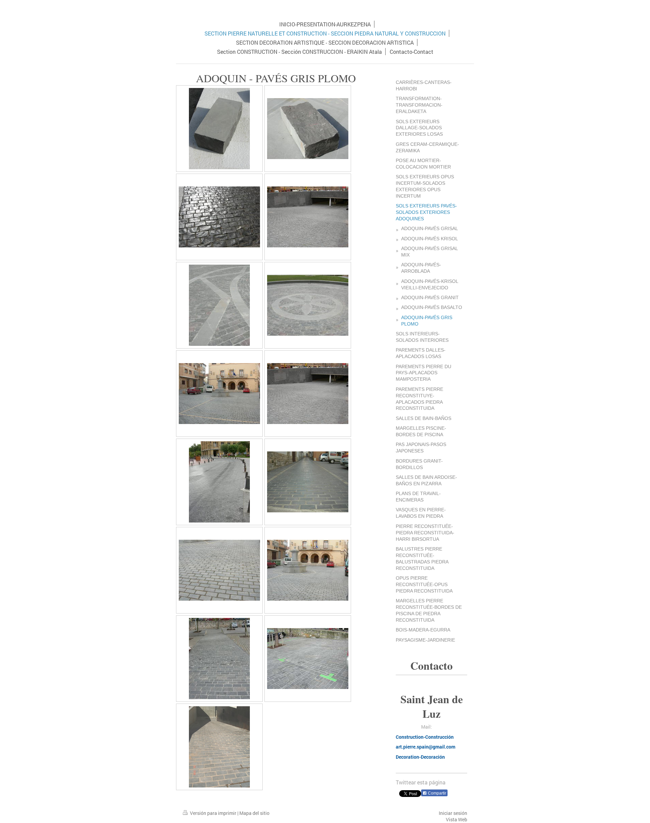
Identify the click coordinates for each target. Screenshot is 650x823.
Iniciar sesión (453, 813)
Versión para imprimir (213, 813)
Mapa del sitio (254, 813)
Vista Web (456, 819)
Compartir (436, 793)
